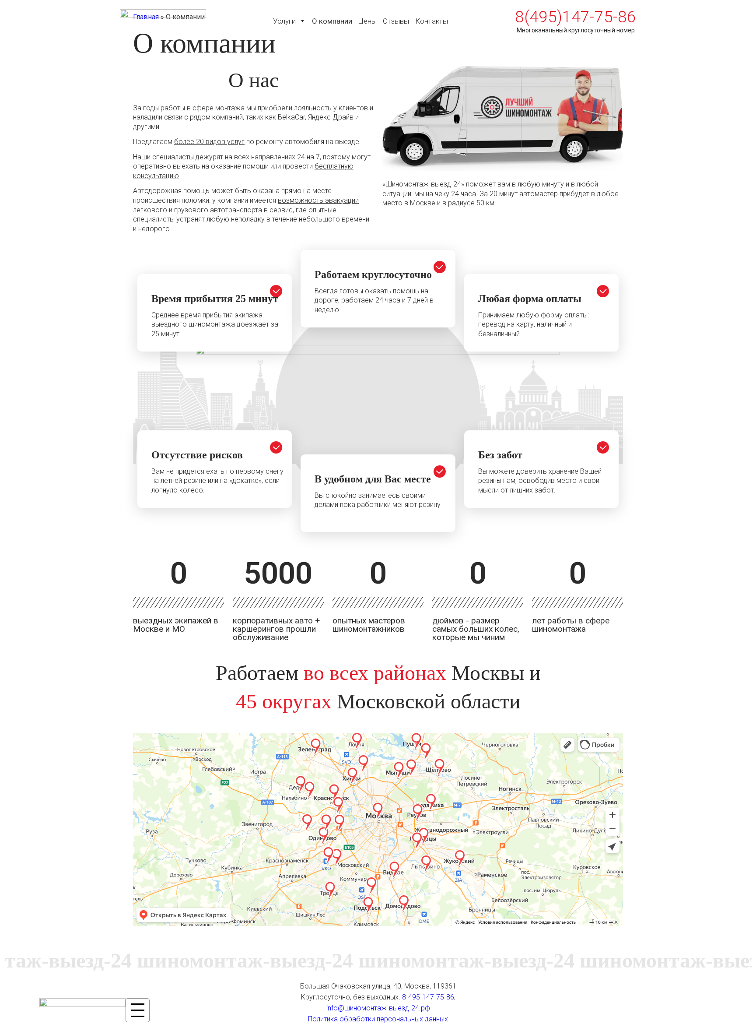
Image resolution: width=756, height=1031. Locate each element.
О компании (332, 21)
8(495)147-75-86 (575, 16)
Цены (367, 21)
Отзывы (396, 21)
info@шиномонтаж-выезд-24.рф (378, 1008)
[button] (302, 21)
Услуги (284, 21)
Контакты (431, 21)
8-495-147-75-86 (428, 997)
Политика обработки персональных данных (378, 1019)
